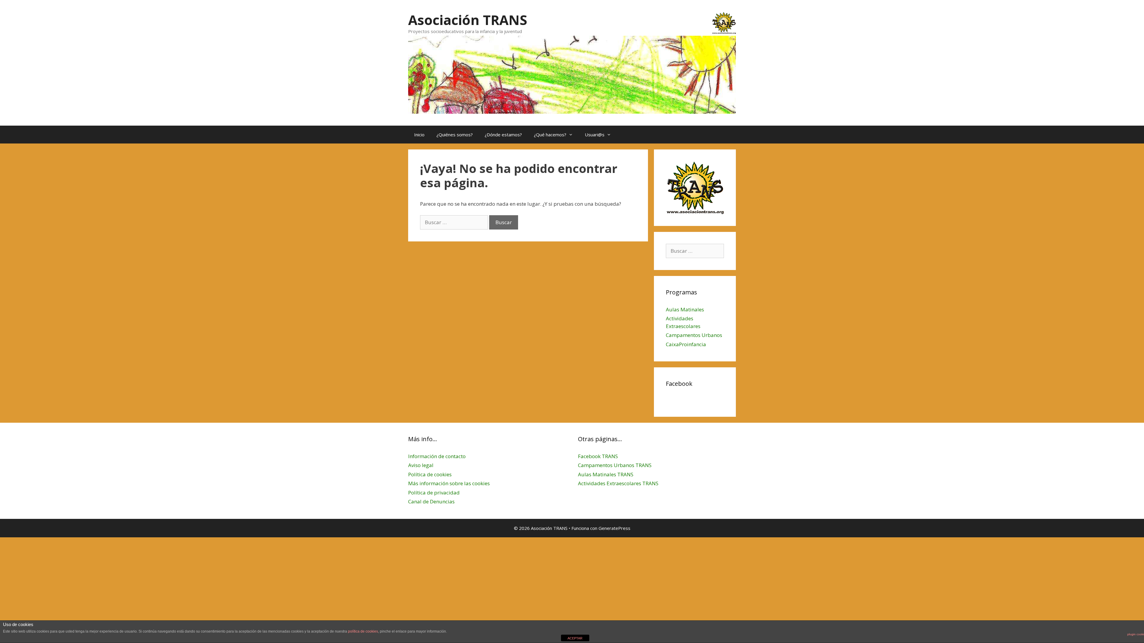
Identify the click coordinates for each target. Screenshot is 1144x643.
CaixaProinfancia (686, 344)
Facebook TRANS (598, 456)
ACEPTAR (575, 638)
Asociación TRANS (467, 20)
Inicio (419, 135)
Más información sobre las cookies (449, 483)
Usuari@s (594, 135)
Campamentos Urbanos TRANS (615, 465)
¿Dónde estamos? (503, 135)
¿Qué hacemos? (550, 135)
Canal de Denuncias (431, 501)
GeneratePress (614, 528)
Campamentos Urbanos (694, 335)
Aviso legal (420, 465)
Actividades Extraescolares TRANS (618, 483)
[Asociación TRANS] (572, 74)
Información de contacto (437, 456)
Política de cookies (430, 474)
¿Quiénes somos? (454, 135)
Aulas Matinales (685, 309)
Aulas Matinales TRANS (605, 474)
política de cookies (363, 631)
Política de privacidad (434, 492)
